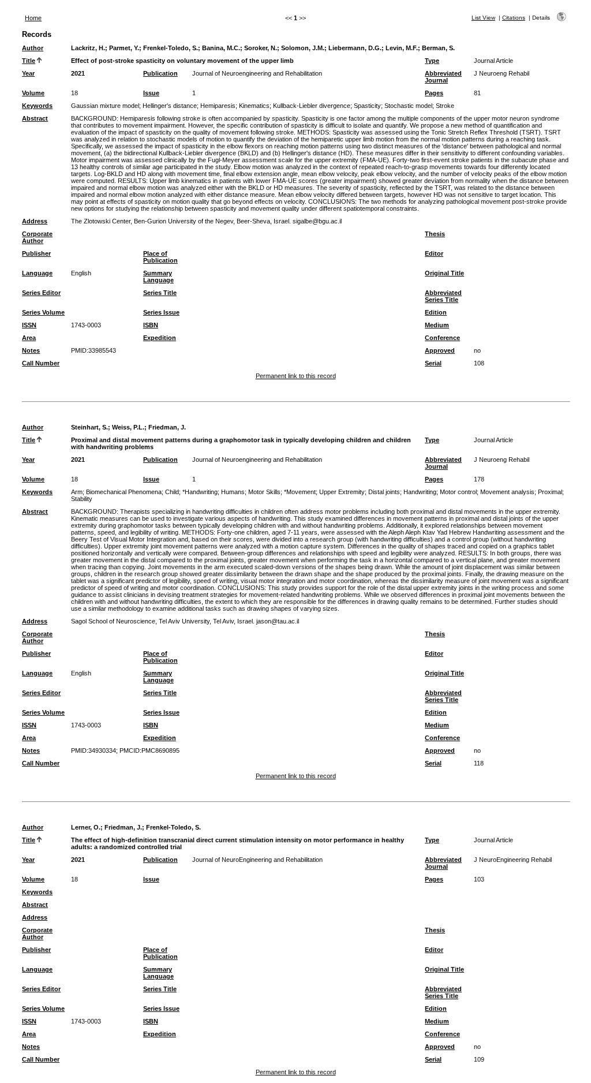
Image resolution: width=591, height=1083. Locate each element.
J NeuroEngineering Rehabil (513, 859)
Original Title (444, 273)
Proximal (550, 491)
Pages (434, 92)
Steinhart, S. (89, 427)
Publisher (36, 253)
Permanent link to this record (296, 375)
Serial (433, 363)
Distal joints (384, 491)
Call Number (40, 363)
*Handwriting (200, 491)
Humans (233, 491)
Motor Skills (264, 491)
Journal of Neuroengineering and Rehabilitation (257, 73)
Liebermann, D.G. (354, 47)
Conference (442, 337)
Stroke (445, 105)
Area (29, 337)
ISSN (29, 325)
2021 (78, 73)
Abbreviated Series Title (443, 296)
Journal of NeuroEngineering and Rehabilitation (257, 859)
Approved (440, 350)
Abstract (35, 118)
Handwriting (419, 491)
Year (28, 73)
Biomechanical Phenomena (124, 491)
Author (32, 47)
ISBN (150, 325)
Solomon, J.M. (302, 47)
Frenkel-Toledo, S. (170, 47)
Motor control (458, 491)
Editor (434, 253)
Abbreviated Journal (443, 77)
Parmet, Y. (124, 47)
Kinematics (254, 105)
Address (34, 221)
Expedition (159, 337)
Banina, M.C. (221, 47)
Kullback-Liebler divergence (311, 105)
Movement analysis (507, 491)
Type (432, 60)
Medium (437, 325)
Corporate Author (37, 237)
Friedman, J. (167, 427)
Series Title (160, 292)
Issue (151, 92)
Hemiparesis (217, 105)
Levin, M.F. (402, 47)
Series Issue (161, 312)
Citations (513, 17)
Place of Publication (160, 257)
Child (172, 491)
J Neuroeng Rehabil (501, 73)
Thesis (435, 233)
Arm (77, 491)
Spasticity (367, 105)
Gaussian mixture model (105, 105)
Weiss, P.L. (128, 427)
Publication (160, 73)
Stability (81, 498)
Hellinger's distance (170, 105)
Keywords (37, 105)
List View (483, 17)
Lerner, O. (85, 827)
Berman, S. (438, 47)
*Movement (300, 491)
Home (33, 17)
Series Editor (41, 292)
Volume (33, 92)
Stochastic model (408, 105)
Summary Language (158, 276)
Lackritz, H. (88, 47)
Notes (31, 350)
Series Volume (43, 312)
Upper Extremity (342, 491)
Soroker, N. (260, 47)
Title (28, 60)
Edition (436, 312)
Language (37, 273)
